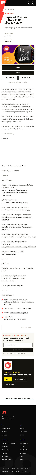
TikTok (11, 471)
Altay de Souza (18, 129)
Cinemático (5, 450)
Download (5, 166)
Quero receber (18, 350)
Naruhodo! (10, 13)
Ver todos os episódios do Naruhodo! (18, 398)
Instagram (5, 471)
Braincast (5, 446)
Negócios (23, 453)
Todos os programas (8, 443)
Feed (23, 166)
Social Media (24, 450)
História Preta (6, 459)
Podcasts (11, 9)
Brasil (21, 459)
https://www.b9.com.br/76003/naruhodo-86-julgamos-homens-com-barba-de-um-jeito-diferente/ (15, 192)
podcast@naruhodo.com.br (12, 302)
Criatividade (24, 443)
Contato (4, 432)
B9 (5, 9)
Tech (21, 456)
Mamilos (4, 453)
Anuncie (4, 435)
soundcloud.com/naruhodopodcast (15, 319)
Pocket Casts (26, 78)
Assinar (22, 428)
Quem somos (6, 428)
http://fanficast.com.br (9, 254)
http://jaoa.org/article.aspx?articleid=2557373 (16, 210)
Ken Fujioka (30, 126)
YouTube (18, 67)
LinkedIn (17, 471)
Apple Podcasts (10, 78)
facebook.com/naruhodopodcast (21, 308)
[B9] (3, 2)
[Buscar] (28, 3)
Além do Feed (24, 432)
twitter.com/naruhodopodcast (19, 313)
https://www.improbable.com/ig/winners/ (15, 202)
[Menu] (32, 3)
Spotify (18, 72)
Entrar (22, 435)
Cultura (22, 446)
